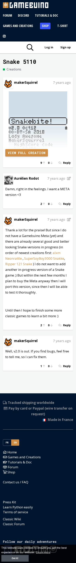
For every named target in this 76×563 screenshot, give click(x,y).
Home (12, 452)
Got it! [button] (15, 558)
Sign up (65, 47)
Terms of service (15, 512)
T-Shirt (62, 26)
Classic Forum (14, 524)
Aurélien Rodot (26, 178)
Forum (7, 15)
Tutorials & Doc (46, 15)
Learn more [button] (43, 552)
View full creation (27, 152)
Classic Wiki (12, 519)
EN (15, 442)
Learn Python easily (18, 507)
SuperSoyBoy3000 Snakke (44, 258)
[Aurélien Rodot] (8, 179)
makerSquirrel (26, 82)
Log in (49, 47)
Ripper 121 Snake (18, 264)
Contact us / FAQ (15, 482)
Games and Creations (18, 26)
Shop (45, 26)
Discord (23, 15)
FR (7, 442)
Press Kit (9, 502)
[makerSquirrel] (8, 84)
